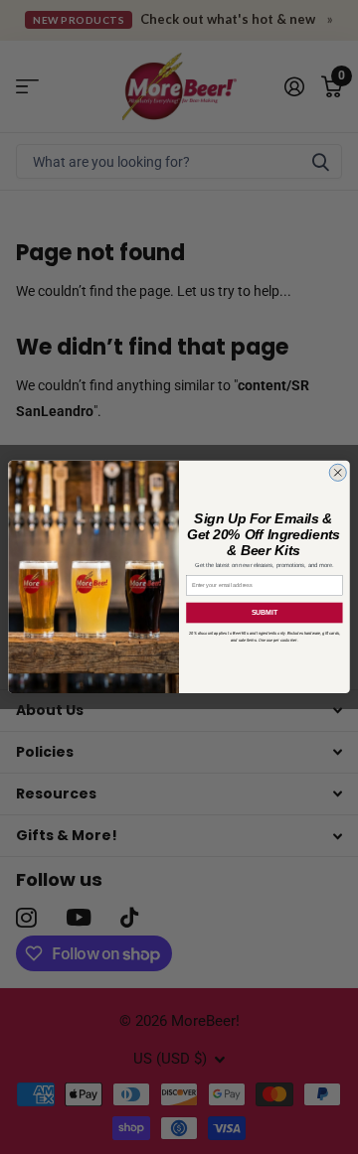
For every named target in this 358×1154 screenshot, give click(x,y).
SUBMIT (264, 613)
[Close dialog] (337, 472)
